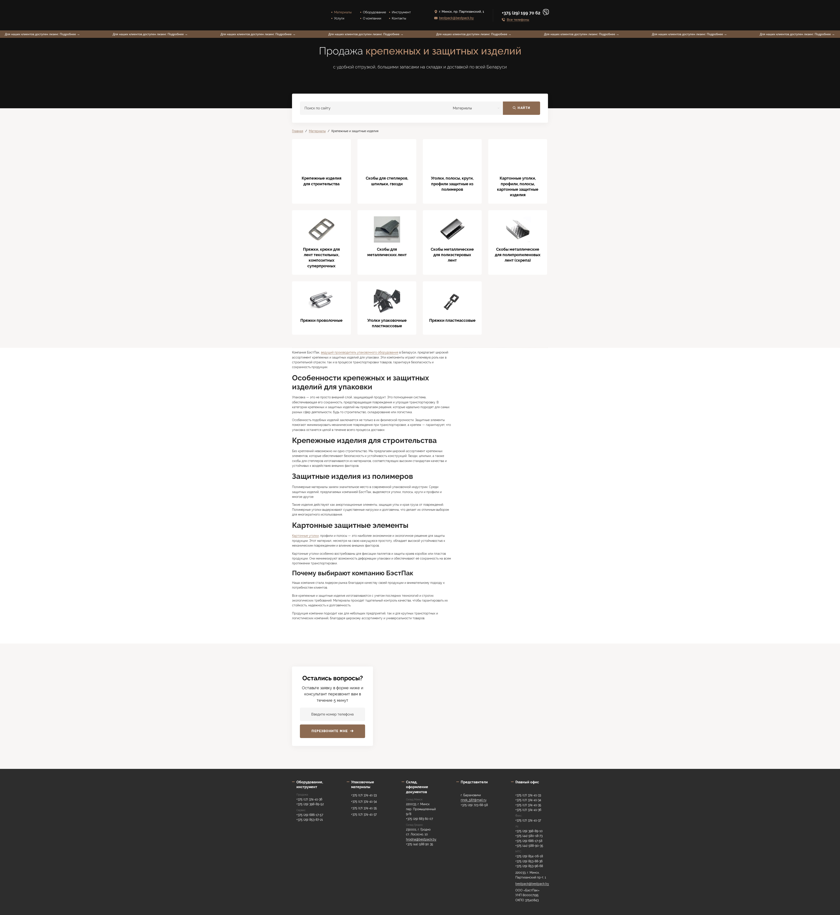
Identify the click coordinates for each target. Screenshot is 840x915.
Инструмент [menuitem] (401, 12)
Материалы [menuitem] (343, 12)
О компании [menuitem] (372, 18)
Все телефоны (518, 20)
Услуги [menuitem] (339, 18)
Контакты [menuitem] (399, 18)
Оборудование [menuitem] (374, 12)
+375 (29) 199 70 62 (521, 13)
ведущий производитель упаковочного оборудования (359, 352)
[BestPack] (303, 15)
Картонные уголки (305, 535)
